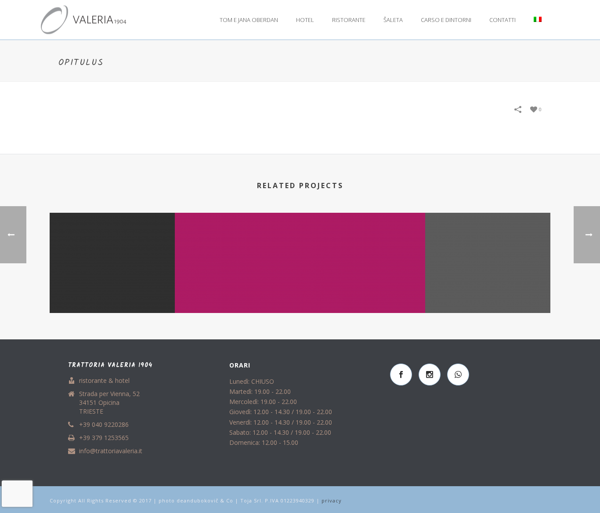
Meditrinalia (362, 299)
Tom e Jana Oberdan (249, 20)
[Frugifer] (487, 248)
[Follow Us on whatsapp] (458, 375)
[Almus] (112, 248)
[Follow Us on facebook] (401, 375)
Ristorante (348, 20)
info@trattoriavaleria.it (110, 451)
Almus (112, 299)
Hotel (305, 20)
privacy (332, 500)
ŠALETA (393, 20)
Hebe (237, 299)
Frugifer (488, 280)
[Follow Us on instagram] (430, 375)
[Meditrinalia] (362, 248)
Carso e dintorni (446, 20)
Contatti (502, 20)
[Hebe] (237, 248)
